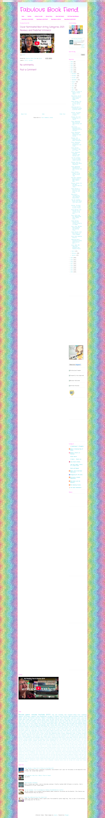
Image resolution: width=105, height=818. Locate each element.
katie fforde (38, 744)
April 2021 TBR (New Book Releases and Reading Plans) (75, 247)
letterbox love (35, 722)
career (72, 741)
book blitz (62, 737)
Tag (58, 747)
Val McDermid (47, 732)
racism (20, 758)
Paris (48, 730)
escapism (26, 727)
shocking (79, 758)
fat (68, 734)
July (73, 83)
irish (46, 754)
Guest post (21, 720)
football (72, 734)
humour (24, 723)
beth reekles (73, 748)
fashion (55, 743)
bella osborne (73, 722)
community (25, 743)
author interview (81, 718)
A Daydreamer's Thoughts (77, 446)
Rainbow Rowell (44, 747)
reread (75, 744)
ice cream (83, 732)
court (44, 751)
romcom (48, 723)
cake (47, 750)
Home (23, 16)
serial (76, 720)
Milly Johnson (78, 725)
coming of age (28, 726)
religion (38, 758)
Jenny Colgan (70, 725)
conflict (27, 751)
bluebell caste (22, 750)
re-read (71, 744)
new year (81, 755)
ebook (80, 737)
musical (72, 755)
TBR (69, 716)
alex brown (31, 748)
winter (26, 761)
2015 (71, 267)
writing (58, 736)
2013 (71, 271)
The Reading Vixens (75, 485)
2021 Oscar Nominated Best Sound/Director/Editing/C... (76, 128)
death (47, 720)
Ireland (40, 730)
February (74, 253)
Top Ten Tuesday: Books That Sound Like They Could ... (76, 201)
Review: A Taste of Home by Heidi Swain (76, 93)
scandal (49, 758)
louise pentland (44, 755)
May (73, 87)
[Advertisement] (77, 320)
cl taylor (66, 732)
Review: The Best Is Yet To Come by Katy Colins (76, 206)
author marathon (73, 729)
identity (56, 739)
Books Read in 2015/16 (56, 19)
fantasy (52, 725)
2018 (71, 261)
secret (56, 758)
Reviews (22, 729)
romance (33, 716)
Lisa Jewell (61, 723)
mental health (57, 727)
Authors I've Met (38, 16)
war (29, 730)
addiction (29, 734)
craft (53, 751)
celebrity (27, 729)
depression (42, 743)
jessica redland (48, 727)
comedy (20, 719)
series (25, 718)
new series (32, 733)
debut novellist (74, 737)
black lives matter (46, 737)
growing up (43, 739)
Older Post (62, 114)
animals (29, 741)
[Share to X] (48, 58)
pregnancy (29, 736)
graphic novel (32, 739)
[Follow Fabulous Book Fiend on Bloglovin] (75, 365)
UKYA (30, 720)
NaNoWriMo (54, 733)
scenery (53, 758)
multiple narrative (46, 744)
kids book (58, 754)
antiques (58, 748)
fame (52, 743)
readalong (27, 758)
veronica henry (79, 727)
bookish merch (56, 741)
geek (56, 725)
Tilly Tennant (59, 726)
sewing (64, 758)
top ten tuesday (57, 715)
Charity (81, 736)
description (72, 751)
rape (23, 758)
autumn (68, 748)
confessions (21, 751)
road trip (84, 744)
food (56, 720)
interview (74, 730)
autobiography (42, 725)
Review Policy (49, 16)
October (74, 77)
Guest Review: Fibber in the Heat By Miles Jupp (75, 173)
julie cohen (32, 744)
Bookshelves (75, 736)
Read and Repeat (74, 468)
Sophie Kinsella (54, 730)
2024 (71, 65)
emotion (69, 730)
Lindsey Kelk (37, 723)
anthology (34, 741)
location (76, 754)
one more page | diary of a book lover (76, 465)
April (73, 89)
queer (61, 744)
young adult (34, 730)
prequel (66, 757)
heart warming (50, 739)
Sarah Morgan (34, 725)
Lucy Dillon (35, 747)
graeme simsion (65, 743)
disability (52, 734)
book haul (27, 722)
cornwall (66, 726)
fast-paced (83, 751)
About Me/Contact (60, 16)
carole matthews (78, 741)
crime (64, 719)
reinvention (32, 758)
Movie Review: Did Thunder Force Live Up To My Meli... (76, 211)
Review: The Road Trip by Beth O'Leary (76, 114)
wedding (64, 725)
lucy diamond (62, 739)
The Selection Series (64, 747)
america (25, 741)
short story (29, 723)
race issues (66, 744)
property (77, 757)
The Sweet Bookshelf (75, 487)
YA (48, 716)
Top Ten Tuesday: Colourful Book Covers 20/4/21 (76, 159)
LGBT (50, 733)
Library (40, 727)
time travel (46, 740)
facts (79, 751)
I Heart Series (44, 733)
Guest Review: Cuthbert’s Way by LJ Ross (75, 149)
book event (60, 732)
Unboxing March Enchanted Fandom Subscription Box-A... (76, 241)
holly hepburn (36, 726)
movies (39, 719)
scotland (25, 740)
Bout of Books (54, 716)
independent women (70, 733)
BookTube (34, 732)
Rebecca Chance (72, 740)
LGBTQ (20, 723)
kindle (62, 754)
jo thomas (78, 733)
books (61, 741)
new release (68, 715)
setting (60, 758)
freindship (51, 722)
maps (54, 755)
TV (82, 740)
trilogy (29, 732)
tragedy (45, 736)
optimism (37, 757)
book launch (63, 730)
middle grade (22, 725)
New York (71, 720)
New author (21, 722)
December (74, 73)
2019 (71, 259)
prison (72, 757)
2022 (71, 70)
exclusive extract (34, 718)
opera (33, 757)
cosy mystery (39, 751)
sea (41, 736)
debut (24, 719)
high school (72, 743)
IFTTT (23, 54)
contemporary (32, 751)
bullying (38, 750)
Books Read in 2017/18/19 (42, 19)
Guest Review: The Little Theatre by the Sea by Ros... (76, 103)
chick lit (73, 719)
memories (61, 755)
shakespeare (73, 758)
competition (83, 750)
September (74, 79)
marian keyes (70, 739)
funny (68, 719)
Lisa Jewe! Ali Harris (27, 747)
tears (79, 720)
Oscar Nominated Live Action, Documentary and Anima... (76, 144)
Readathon (43, 716)
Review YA (79, 740)
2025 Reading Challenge (76, 38)
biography (37, 737)
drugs (76, 751)
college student (76, 750)
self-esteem (44, 726)
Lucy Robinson (26, 737)
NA (43, 727)
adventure (21, 741)
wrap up (57, 718)
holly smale (83, 734)
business (43, 750)
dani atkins (62, 751)
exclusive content (77, 716)
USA (70, 747)
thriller (62, 720)
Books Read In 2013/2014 (70, 19)
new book (52, 719)
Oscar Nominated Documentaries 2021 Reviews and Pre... (76, 168)
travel (27, 720)
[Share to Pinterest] (51, 58)
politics (61, 757)
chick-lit (83, 719)
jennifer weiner (24, 744)
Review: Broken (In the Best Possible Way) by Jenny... (76, 185)
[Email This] (46, 58)
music (27, 733)
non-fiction (64, 716)
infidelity (30, 754)
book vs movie (49, 741)
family (43, 718)
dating (67, 751)
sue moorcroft (33, 727)
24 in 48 (69, 736)
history (79, 719)
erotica (84, 737)
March (73, 251)
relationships (78, 723)
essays (46, 743)
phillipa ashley (46, 729)
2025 (71, 63)
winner (49, 736)
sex (58, 720)
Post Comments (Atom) (47, 117)
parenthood (42, 757)
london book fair (82, 754)
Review (21, 715)
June (73, 85)
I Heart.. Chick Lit (75, 459)
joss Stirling (51, 754)
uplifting (52, 740)
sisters (30, 740)
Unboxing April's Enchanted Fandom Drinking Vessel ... (76, 108)
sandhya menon (43, 758)
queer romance (83, 757)
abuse (85, 740)
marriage (71, 723)
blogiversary (55, 737)
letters (66, 754)
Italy (44, 730)
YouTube (29, 16)
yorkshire (63, 736)
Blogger (67, 815)
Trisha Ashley (64, 729)
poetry (59, 725)
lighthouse (70, 754)
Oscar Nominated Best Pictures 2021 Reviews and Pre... (76, 123)
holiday (77, 734)
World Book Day (78, 747)
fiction (59, 743)
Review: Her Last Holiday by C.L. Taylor (76, 118)
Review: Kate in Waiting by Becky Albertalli (76, 163)
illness (80, 743)
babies (84, 723)
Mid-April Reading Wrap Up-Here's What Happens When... (76, 179)
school (37, 733)
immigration (21, 754)
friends (52, 720)
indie (26, 754)
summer (25, 732)
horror (76, 743)
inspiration (42, 754)
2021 (71, 72)
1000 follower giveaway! (31, 782)
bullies (41, 734)
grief (37, 739)
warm (20, 761)
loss (39, 755)
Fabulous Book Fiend (49, 10)
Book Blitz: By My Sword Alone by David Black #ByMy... (76, 97)
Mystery (44, 720)
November (74, 75)
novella (57, 719)
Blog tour (77, 715)
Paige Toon (66, 722)
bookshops (28, 750)
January (74, 255)
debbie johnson (79, 726)
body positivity (41, 741)
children (46, 734)
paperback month (56, 744)
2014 (71, 269)
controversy (30, 743)
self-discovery (65, 718)
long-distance (34, 755)
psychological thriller (68, 727)
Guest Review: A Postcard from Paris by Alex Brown (75, 190)
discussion (72, 732)
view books (82, 47)
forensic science (23, 739)
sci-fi (20, 740)
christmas (27, 716)
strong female (44, 722)
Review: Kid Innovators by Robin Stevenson (76, 139)
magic (48, 725)
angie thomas (47, 748)
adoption (27, 748)
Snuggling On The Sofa (76, 474)
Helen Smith (73, 456)
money (68, 755)
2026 (71, 61)
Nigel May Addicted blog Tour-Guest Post (35, 797)
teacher (35, 740)
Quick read (72, 726)
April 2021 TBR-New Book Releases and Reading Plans (76, 228)
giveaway (84, 720)
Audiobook (73, 718)
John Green (59, 740)
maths (57, 755)
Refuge (50, 747)
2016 (71, 265)
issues (79, 730)
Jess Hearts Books (75, 461)
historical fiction (36, 729)
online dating (28, 757)
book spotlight (82, 729)
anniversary (53, 748)
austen (64, 748)
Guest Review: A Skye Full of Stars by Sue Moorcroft (39, 768)
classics (64, 750)
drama (27, 719)
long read (28, 755)
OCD (39, 747)
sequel (60, 722)
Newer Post (24, 114)
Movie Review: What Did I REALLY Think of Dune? (37, 775)
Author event (45, 719)
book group (35, 734)
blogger (84, 748)
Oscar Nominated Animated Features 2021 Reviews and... (75, 154)
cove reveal (48, 751)
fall (50, 743)
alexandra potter (39, 748)
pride (69, 757)
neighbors (76, 755)
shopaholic (83, 758)
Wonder (73, 747)
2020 (71, 257)
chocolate (59, 750)
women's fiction (36, 720)
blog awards (79, 748)
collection (69, 750)
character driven (52, 750)
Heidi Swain (54, 723)
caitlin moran (67, 741)
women (66, 720)
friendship (50, 718)
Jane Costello (51, 726)
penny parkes (55, 757)
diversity (58, 734)
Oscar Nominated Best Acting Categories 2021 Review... (76, 134)
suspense (84, 733)
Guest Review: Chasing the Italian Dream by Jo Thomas (76, 222)
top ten (28, 725)
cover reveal (33, 719)
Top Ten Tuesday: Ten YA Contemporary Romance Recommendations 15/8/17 (43, 790)
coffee (67, 737)
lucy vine (50, 755)
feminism (78, 732)
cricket (44, 723)
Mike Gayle (40, 732)
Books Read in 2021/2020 (27, 19)
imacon (55, 815)
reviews (79, 744)
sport (61, 719)
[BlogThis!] (47, 58)
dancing (57, 751)
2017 (71, 263)
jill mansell (22, 733)
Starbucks (54, 747)
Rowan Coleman (61, 733)
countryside (36, 743)
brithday (34, 750)
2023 (71, 67)
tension (40, 740)
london (26, 730)
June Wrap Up (22, 734)
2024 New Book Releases (73, 16)
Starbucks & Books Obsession (75, 478)
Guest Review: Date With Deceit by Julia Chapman (76, 233)
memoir (56, 722)
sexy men (68, 758)
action (32, 737)
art (61, 748)
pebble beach (49, 757)
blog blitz (54, 732)
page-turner (77, 739)
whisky (22, 761)
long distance (22, 755)
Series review (56, 729)
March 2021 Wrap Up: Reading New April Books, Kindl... (76, 217)
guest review (31, 715)
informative (36, 754)
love (38, 716)
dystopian (64, 734)
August (74, 81)
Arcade (67, 723)
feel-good (21, 730)
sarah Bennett (36, 736)
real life (83, 739)
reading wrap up (82, 722)
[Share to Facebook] (50, 58)
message (65, 755)
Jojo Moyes (65, 740)
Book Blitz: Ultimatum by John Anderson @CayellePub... (75, 196)
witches (54, 736)
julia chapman (22, 736)
